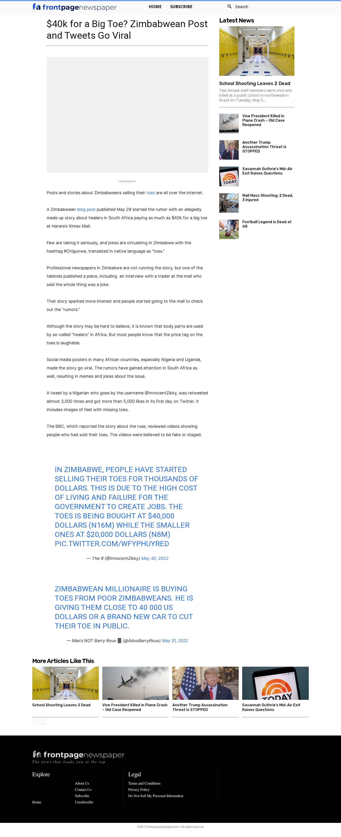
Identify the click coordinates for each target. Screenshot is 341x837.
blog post (86, 209)
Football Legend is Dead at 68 (267, 224)
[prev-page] (35, 721)
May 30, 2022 (154, 558)
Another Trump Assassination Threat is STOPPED (264, 146)
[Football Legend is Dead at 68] (229, 229)
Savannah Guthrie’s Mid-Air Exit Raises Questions (267, 171)
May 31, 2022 (175, 640)
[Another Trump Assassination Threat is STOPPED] (229, 150)
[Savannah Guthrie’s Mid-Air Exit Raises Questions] (229, 176)
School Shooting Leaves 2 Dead (254, 83)
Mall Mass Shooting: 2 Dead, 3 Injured (267, 197)
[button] (236, 6)
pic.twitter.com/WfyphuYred (112, 543)
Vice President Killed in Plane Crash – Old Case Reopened (263, 120)
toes (150, 192)
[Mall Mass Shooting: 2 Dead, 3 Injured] (229, 203)
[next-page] (42, 721)
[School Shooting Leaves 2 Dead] (256, 51)
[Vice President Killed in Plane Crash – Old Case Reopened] (229, 123)
